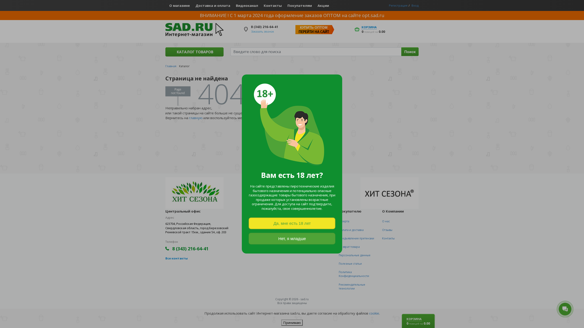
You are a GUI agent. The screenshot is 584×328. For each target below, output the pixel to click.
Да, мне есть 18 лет (292, 223)
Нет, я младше (292, 238)
